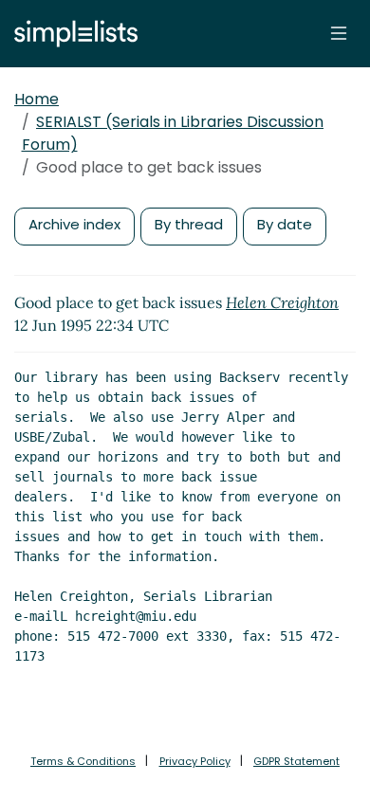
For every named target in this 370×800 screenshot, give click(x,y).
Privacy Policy (195, 761)
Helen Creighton (282, 302)
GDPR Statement (296, 761)
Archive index (74, 224)
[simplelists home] (71, 33)
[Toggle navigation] (339, 33)
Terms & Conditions (83, 761)
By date (284, 224)
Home (36, 99)
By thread (189, 224)
